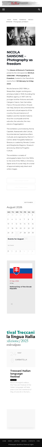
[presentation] (23, 325)
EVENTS (10, 441)
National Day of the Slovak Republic (21, 287)
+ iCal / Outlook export (21, 187)
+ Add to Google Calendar (21, 180)
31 (8, 251)
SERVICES (23, 441)
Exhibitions (22, 19)
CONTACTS (31, 441)
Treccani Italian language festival (20, 373)
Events (15, 19)
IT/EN (38, 441)
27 (21, 233)
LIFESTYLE (16, 441)
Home (9, 19)
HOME (4, 441)
